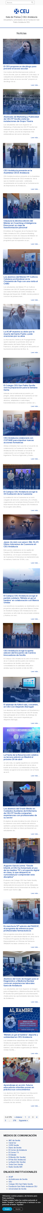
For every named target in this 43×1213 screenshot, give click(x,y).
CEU (10, 1182)
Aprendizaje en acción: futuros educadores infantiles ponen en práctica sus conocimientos (19, 1087)
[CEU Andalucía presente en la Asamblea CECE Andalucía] (21, 155)
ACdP (11, 1177)
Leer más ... (35, 85)
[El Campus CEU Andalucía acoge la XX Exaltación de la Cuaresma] (21, 477)
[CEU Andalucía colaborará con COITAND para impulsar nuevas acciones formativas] (21, 423)
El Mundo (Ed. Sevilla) (17, 1157)
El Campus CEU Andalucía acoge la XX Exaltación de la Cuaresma (20, 493)
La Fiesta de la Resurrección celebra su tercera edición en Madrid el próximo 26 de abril (21, 757)
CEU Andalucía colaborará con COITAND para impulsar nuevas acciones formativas (19, 440)
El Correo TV (14, 1152)
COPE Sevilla (14, 1145)
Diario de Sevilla (15, 1148)
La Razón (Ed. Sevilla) (17, 1162)
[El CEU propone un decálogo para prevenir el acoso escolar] (21, 51)
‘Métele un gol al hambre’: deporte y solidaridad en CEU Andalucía (21, 1036)
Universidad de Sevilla (17, 1189)
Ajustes (18, 1209)
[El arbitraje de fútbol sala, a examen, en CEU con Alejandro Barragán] (21, 689)
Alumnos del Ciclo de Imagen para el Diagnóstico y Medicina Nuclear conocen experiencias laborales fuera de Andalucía (21, 982)
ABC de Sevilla (14, 1140)
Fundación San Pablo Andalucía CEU (23, 1186)
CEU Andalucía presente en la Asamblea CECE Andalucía (18, 171)
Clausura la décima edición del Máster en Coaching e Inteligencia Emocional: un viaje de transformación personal (20, 224)
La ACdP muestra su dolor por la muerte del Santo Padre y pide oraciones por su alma (19, 333)
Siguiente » (23, 1120)
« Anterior (18, 1117)
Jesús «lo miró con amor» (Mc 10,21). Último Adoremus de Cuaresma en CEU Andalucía (21, 544)
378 (14, 1120)
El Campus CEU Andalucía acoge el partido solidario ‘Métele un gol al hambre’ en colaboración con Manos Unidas (21, 599)
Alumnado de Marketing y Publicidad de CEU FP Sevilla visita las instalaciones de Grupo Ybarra (21, 119)
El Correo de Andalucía (18, 1150)
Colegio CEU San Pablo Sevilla (21, 1184)
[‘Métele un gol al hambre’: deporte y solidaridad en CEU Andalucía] (21, 1020)
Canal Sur (12, 1143)
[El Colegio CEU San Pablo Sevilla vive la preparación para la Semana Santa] (21, 370)
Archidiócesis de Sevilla (18, 1179)
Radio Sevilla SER (15, 1167)
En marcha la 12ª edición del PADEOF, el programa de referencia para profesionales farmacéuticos (21, 928)
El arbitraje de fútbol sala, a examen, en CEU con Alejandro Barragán (21, 705)
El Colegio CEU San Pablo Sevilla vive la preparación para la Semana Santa (20, 387)
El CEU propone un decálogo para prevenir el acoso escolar (20, 67)
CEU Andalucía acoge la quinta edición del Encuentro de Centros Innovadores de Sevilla (20, 652)
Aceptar (7, 1209)
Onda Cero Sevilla (16, 1164)
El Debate (12, 1155)
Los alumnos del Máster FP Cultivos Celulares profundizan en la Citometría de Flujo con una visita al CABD (21, 280)
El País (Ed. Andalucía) (17, 1160)
